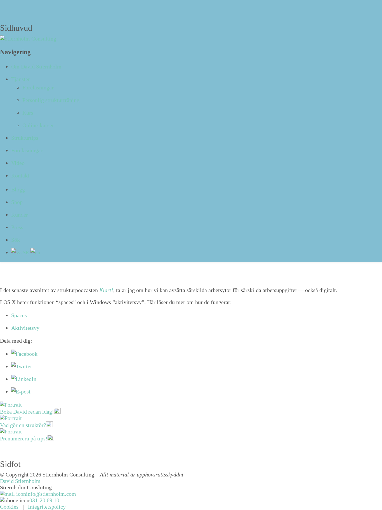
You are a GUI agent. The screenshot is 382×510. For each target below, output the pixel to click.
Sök (15, 240)
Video (18, 163)
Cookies (9, 507)
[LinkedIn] (23, 379)
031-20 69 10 (44, 500)
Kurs (27, 113)
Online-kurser (38, 125)
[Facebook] (24, 354)
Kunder (19, 215)
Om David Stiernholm (36, 66)
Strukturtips (24, 138)
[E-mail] (20, 391)
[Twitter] (21, 366)
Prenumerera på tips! (24, 438)
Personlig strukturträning (50, 100)
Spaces (19, 315)
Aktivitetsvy (25, 328)
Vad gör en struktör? (23, 425)
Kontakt (20, 175)
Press (17, 227)
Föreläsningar (38, 87)
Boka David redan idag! (27, 412)
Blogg (18, 189)
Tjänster (20, 79)
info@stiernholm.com (51, 494)
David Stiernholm (20, 481)
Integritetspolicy (47, 507)
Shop (17, 202)
